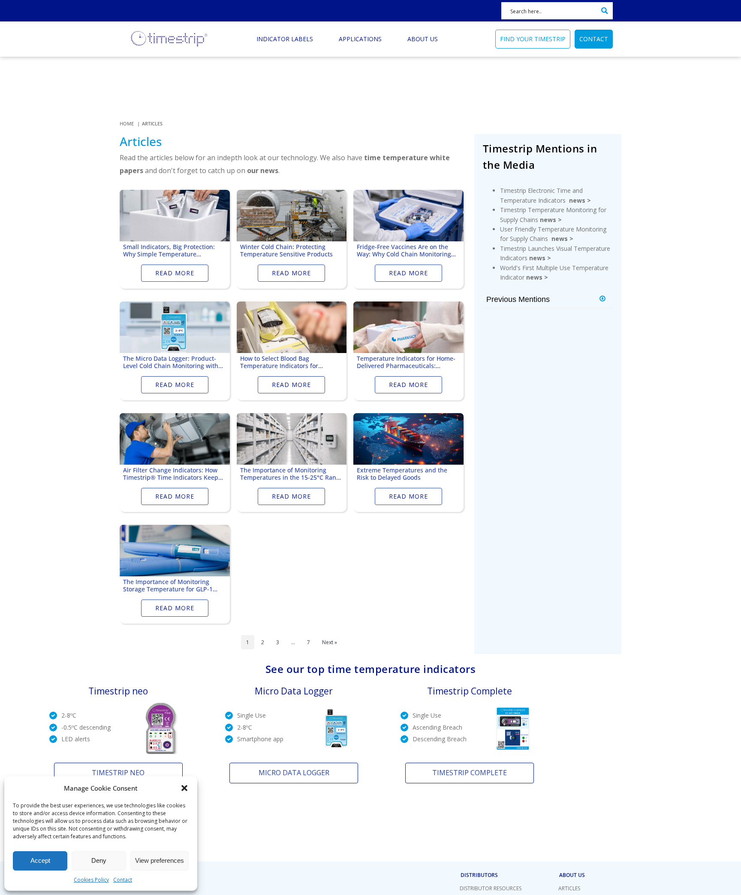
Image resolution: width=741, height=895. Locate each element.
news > (580, 200)
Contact (122, 879)
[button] (184, 788)
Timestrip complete (469, 772)
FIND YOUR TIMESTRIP (533, 39)
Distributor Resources (490, 888)
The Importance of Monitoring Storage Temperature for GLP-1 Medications (168, 585)
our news (262, 170)
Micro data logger (294, 772)
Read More (174, 273)
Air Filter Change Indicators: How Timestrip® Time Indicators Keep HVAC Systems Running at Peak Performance (170, 474)
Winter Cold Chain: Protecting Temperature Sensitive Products (286, 251)
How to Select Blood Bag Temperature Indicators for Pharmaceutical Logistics (279, 362)
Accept (40, 860)
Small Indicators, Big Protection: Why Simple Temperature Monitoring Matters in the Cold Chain (169, 251)
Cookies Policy (91, 879)
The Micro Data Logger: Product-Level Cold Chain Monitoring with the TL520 (170, 362)
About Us (572, 875)
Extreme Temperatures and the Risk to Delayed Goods (402, 474)
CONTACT (593, 39)
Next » (329, 642)
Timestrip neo (118, 772)
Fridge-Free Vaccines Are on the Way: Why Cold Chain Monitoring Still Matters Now (404, 251)
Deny (98, 860)
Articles (569, 888)
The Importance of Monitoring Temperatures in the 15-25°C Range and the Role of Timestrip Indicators (291, 474)
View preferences (159, 860)
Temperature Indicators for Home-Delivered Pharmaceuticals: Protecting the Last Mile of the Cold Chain (407, 362)
